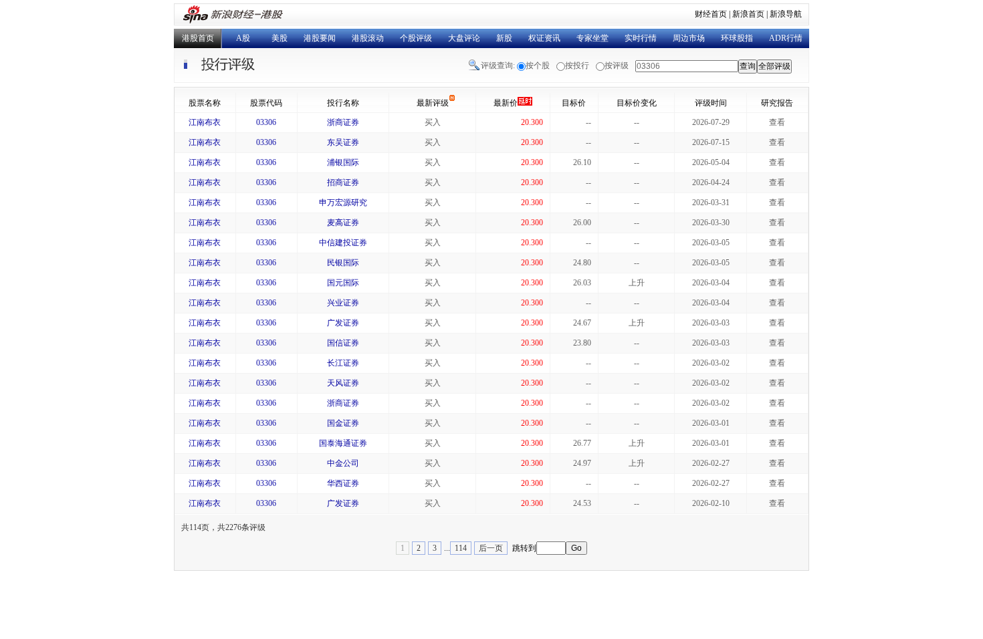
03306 (266, 122)
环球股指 (737, 38)
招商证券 (343, 182)
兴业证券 (343, 302)
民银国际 (343, 262)
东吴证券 (343, 142)
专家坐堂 (592, 38)
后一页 (491, 548)
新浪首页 (748, 14)
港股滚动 (368, 38)
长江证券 (343, 363)
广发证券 (343, 323)
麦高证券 (343, 222)
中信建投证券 (343, 242)
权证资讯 (544, 38)
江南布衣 (205, 122)
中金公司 (343, 463)
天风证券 (343, 383)
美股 (279, 38)
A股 (243, 38)
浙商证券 (343, 122)
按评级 (617, 65)
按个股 (538, 65)
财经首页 (711, 14)
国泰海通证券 (343, 443)
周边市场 (689, 38)
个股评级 (416, 38)
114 (461, 548)
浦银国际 (343, 162)
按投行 (577, 65)
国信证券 (343, 343)
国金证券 (343, 423)
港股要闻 (320, 38)
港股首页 (198, 38)
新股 (504, 38)
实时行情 (641, 38)
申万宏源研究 (343, 202)
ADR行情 (785, 38)
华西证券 (343, 483)
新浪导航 (786, 14)
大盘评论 (464, 38)
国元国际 (343, 282)
